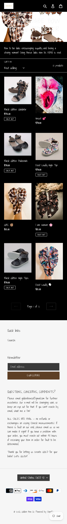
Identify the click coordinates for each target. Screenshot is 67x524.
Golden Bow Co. (28, 512)
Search (11, 340)
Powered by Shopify (44, 512)
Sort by (8, 62)
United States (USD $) (32, 477)
